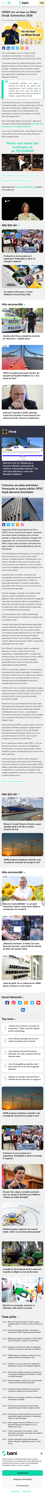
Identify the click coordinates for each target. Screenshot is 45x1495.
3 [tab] (21, 478)
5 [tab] (26, 478)
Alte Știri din (9, 225)
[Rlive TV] (40, 3)
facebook (7, 1003)
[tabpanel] (22, 457)
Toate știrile (9, 1317)
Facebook (4, 48)
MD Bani (24, 20)
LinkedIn (8, 48)
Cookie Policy (15, 1491)
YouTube (38, 1003)
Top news (8, 1019)
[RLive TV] (9, 432)
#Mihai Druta (25, 181)
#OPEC (5, 781)
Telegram (17, 48)
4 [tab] (23, 478)
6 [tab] (28, 478)
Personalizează (22, 1486)
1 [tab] (17, 478)
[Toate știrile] (9, 2)
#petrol (12, 781)
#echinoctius (24, 176)
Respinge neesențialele (22, 1479)
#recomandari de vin (10, 176)
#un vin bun (35, 176)
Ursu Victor (25, 497)
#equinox (6, 181)
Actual (18, 20)
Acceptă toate (22, 1473)
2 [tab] (19, 478)
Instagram (13, 1003)
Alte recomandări (12, 304)
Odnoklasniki (22, 48)
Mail (27, 48)
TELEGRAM (24, 151)
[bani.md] (24, 2)
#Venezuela (21, 781)
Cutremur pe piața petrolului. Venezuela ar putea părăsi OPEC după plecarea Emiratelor (22, 488)
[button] (41, 1453)
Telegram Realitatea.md (25, 187)
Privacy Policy (26, 1491)
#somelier (14, 181)
